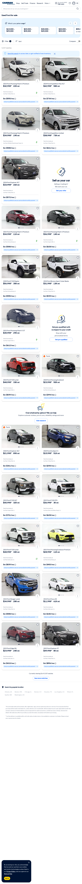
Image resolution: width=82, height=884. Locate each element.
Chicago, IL (28, 692)
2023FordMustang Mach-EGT (14, 330)
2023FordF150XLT (10, 500)
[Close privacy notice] (28, 862)
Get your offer (61, 191)
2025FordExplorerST (51, 648)
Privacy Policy (10, 871)
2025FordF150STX (50, 500)
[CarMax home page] (8, 3)
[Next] (38, 69)
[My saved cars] (70, 3)
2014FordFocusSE (50, 599)
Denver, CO (37, 692)
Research (40, 3)
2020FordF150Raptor (11, 281)
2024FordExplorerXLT (11, 182)
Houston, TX (48, 692)
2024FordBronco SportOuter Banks (56, 281)
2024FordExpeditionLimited (53, 133)
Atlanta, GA (8, 692)
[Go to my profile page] (76, 3)
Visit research (41, 421)
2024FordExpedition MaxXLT (54, 84)
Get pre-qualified (61, 340)
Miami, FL (70, 692)
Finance (32, 3)
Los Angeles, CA (59, 692)
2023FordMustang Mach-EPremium (16, 84)
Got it (7, 878)
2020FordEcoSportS (50, 451)
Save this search (13, 53)
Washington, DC (20, 695)
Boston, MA (18, 692)
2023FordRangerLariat (11, 599)
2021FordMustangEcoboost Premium (56, 550)
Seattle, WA (8, 695)
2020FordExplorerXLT (11, 451)
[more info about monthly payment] (15, 99)
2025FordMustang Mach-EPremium (16, 133)
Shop (18, 3)
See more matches (41, 678)
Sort (20, 41)
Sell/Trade (24, 3)
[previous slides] (70, 23)
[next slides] (75, 23)
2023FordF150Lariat (10, 380)
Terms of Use (8, 874)
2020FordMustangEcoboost (53, 380)
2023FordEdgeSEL (10, 648)
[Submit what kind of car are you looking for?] (77, 8)
